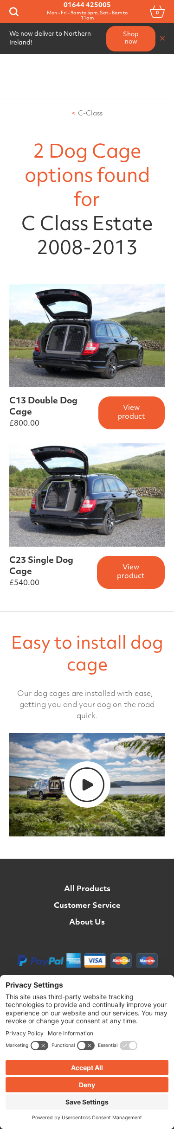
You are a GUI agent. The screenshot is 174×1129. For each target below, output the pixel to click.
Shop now (131, 38)
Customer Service (87, 906)
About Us (87, 922)
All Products (87, 889)
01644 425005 (87, 5)
